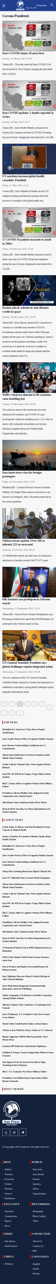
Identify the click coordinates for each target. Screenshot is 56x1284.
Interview (9, 1211)
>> (20, 713)
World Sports (11, 1246)
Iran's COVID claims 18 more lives (23, 53)
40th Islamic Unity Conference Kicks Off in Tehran (24, 802)
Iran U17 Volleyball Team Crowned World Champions (26, 878)
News (7, 1226)
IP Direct (9, 1264)
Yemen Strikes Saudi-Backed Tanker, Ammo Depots (24, 1024)
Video (35, 1221)
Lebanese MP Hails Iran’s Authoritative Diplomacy (24, 1046)
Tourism (9, 1174)
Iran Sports (10, 1241)
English (36, 1264)
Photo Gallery (39, 1216)
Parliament (10, 1198)
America (37, 1184)
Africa (36, 1188)
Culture (8, 1184)
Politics (8, 1169)
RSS (35, 1251)
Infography (38, 1211)
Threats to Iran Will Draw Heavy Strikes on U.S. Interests (27, 1030)
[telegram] (22, 1132)
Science (8, 1193)
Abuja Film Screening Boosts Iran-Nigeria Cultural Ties (26, 871)
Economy (9, 1179)
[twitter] (5, 1132)
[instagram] (14, 1132)
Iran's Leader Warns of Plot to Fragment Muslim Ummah (27, 739)
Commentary (11, 1216)
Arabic (36, 1268)
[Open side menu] (3, 5)
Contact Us (38, 1246)
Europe (36, 1179)
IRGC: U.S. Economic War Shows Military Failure (24, 1071)
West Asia (37, 1169)
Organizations (39, 1193)
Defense (9, 1188)
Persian (36, 1273)
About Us (37, 1241)
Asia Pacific (38, 1174)
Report (8, 1221)
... (4, 713)
